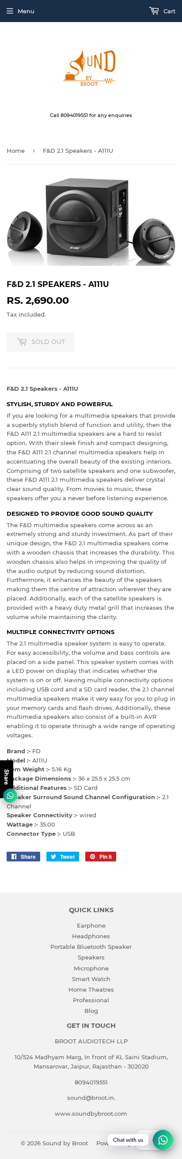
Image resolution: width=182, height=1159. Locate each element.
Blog (91, 1010)
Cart (168, 11)
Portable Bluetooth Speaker (91, 946)
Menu (26, 11)
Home (16, 150)
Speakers (91, 957)
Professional (91, 1000)
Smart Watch (91, 978)
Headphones (91, 936)
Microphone (91, 968)
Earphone (91, 925)
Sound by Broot (65, 1143)
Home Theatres (91, 989)
